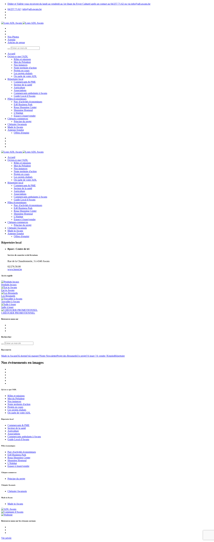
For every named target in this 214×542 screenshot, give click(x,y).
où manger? (34, 356)
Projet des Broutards (67, 356)
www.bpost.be (15, 269)
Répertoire (119, 356)
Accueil (11, 53)
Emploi (110, 356)
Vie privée (6, 538)
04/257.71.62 (14, 9)
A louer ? (91, 356)
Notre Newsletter (48, 356)
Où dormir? (22, 356)
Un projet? (82, 356)
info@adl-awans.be (32, 9)
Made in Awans (9, 356)
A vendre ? (101, 356)
